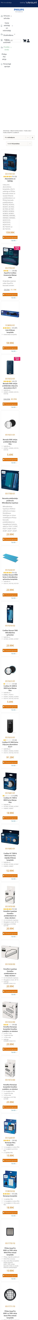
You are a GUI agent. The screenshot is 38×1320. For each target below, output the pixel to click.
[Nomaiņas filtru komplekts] (10, 1126)
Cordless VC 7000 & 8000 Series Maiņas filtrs (10, 800)
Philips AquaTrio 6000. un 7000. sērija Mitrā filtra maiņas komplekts (10, 1251)
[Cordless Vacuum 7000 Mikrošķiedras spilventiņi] (10, 614)
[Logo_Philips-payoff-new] (19, 9)
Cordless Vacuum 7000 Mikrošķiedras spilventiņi (10, 632)
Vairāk (13, 240)
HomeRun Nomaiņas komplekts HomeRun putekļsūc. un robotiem (10, 1029)
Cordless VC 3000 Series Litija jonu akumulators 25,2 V (10, 744)
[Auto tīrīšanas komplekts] (10, 314)
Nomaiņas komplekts (10, 1196)
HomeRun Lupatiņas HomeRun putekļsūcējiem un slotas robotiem (10, 914)
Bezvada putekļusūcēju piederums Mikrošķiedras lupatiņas (10, 500)
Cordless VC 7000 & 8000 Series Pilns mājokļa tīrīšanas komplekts (10, 856)
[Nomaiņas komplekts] (10, 1180)
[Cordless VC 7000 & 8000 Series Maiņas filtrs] (10, 781)
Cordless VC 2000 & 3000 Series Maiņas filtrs (10, 688)
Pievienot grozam (11, 237)
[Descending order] (33, 137)
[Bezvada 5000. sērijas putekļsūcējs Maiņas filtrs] (10, 423)
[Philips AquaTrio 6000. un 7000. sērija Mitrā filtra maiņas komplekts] (10, 1232)
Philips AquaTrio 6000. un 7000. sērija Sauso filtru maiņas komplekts (10, 1314)
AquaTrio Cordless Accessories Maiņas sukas (10, 275)
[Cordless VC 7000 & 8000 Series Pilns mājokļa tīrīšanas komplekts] (10, 837)
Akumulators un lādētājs (10, 180)
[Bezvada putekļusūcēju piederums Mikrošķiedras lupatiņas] (10, 480)
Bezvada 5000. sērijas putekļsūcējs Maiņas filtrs (10, 441)
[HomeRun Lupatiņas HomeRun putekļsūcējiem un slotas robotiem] (10, 895)
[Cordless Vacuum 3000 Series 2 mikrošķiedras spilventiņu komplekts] (10, 558)
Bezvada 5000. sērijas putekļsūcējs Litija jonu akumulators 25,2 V (10, 385)
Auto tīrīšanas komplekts (10, 331)
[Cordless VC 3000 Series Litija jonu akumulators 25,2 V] (10, 726)
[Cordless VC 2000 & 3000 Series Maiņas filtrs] (10, 670)
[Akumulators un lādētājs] (10, 162)
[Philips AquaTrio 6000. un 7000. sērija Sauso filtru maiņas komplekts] (10, 1295)
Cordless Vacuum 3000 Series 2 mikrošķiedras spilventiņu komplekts (10, 577)
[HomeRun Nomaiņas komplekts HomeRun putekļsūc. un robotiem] (10, 1010)
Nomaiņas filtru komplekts (10, 1143)
